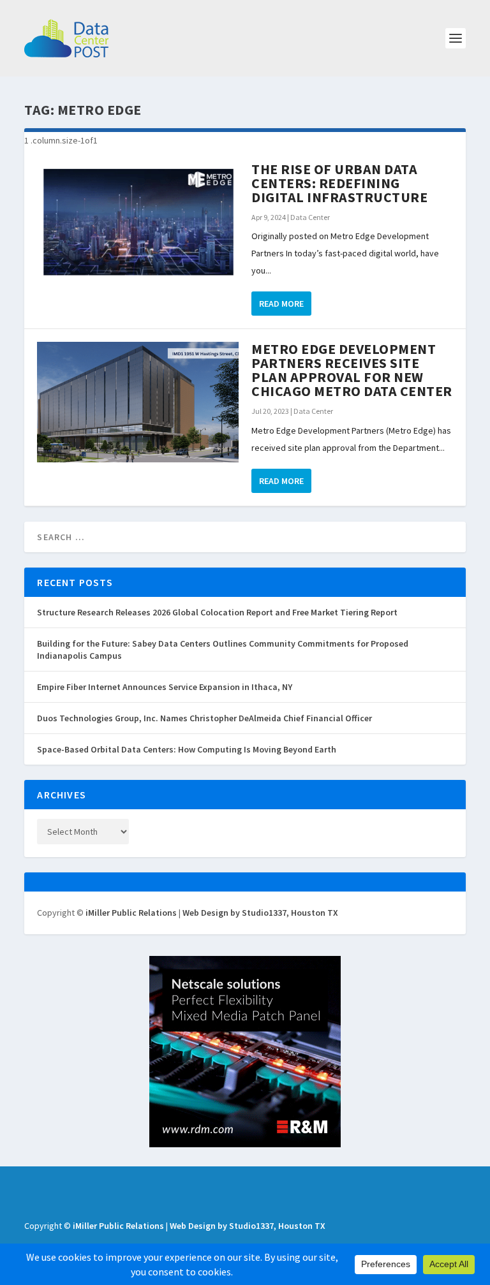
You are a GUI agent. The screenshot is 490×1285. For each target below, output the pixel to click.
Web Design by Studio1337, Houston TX (260, 912)
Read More (281, 303)
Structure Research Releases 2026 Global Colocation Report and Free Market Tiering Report (217, 612)
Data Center (310, 217)
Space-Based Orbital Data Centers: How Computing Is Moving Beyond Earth (186, 749)
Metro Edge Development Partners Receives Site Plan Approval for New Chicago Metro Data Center (351, 370)
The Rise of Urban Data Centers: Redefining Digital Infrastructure (339, 183)
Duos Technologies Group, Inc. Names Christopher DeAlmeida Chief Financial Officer (204, 718)
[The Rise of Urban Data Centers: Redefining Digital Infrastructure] (138, 222)
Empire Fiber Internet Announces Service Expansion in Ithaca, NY (164, 687)
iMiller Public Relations (131, 912)
